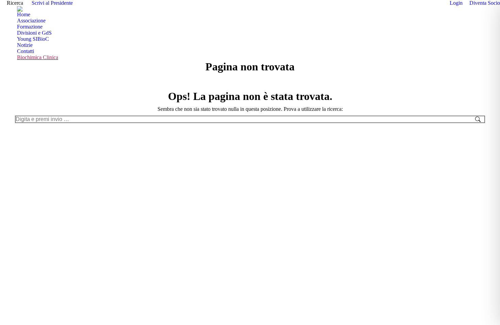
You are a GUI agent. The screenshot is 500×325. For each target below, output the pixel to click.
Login (456, 3)
